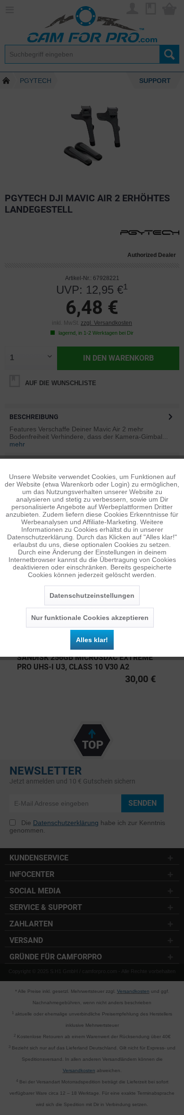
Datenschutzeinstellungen (92, 595)
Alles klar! (92, 640)
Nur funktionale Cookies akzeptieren (90, 617)
